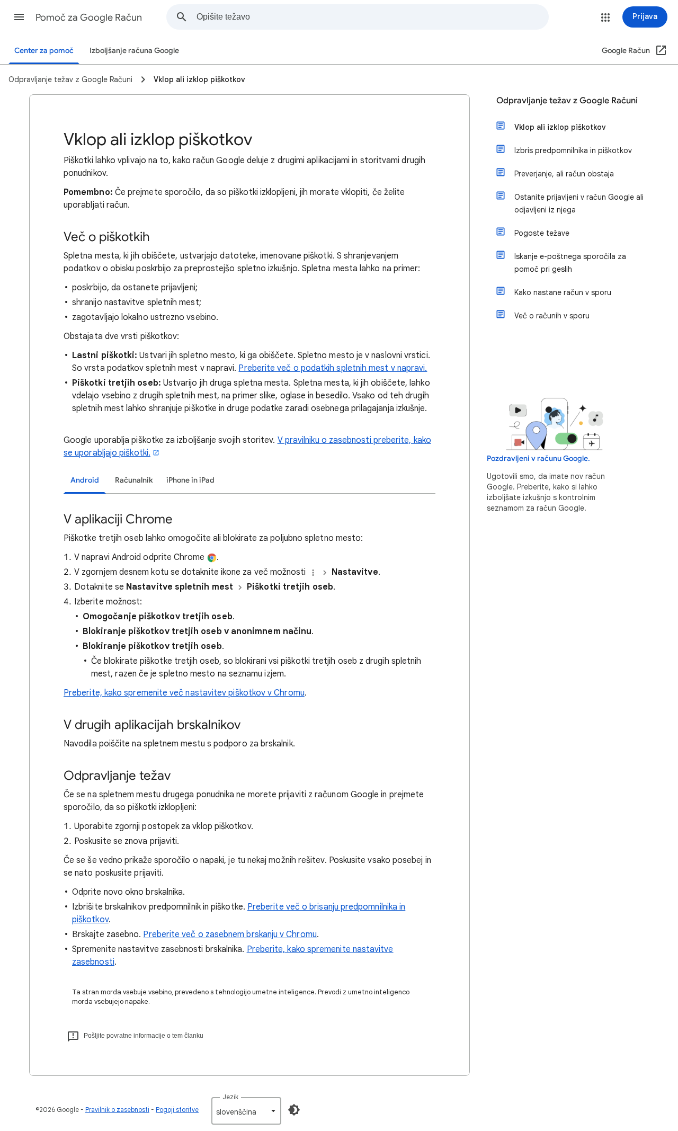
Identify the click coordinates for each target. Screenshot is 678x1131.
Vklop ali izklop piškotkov (560, 127)
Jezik (230, 1097)
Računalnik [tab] (134, 480)
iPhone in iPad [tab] (190, 480)
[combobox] (372, 17)
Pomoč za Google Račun (88, 17)
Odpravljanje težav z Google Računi (567, 100)
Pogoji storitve (177, 1110)
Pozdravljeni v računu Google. (538, 458)
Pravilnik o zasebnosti (117, 1110)
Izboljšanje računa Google (134, 50)
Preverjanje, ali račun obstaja (564, 174)
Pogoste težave (541, 233)
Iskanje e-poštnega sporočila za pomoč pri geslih (570, 263)
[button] (19, 17)
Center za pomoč (44, 50)
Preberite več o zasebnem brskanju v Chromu (229, 934)
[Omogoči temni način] (294, 1110)
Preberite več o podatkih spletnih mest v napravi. (332, 368)
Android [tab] (84, 480)
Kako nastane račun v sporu (562, 292)
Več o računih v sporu (552, 315)
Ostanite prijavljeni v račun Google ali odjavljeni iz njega (579, 203)
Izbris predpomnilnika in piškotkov (573, 150)
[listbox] (246, 1111)
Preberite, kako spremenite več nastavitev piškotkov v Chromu (184, 693)
